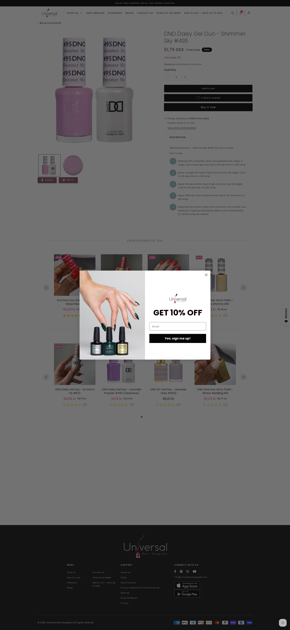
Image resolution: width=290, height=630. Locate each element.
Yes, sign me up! (178, 338)
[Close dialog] (206, 275)
